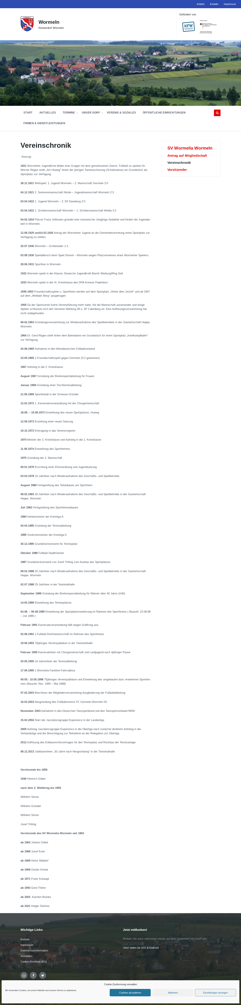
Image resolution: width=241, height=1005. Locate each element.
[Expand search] (217, 113)
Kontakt (24, 939)
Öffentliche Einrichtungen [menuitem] (164, 112)
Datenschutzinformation (34, 950)
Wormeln (49, 22)
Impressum (26, 945)
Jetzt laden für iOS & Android (141, 947)
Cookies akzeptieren (130, 992)
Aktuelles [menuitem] (47, 112)
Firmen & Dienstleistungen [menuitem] (44, 123)
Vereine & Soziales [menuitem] (121, 112)
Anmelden (26, 956)
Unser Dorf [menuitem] (91, 112)
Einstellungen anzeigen (215, 992)
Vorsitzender (177, 169)
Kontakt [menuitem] (214, 4)
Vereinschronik (179, 162)
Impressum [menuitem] (230, 4)
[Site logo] (27, 30)
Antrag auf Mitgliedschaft (187, 155)
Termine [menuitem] (69, 112)
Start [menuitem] (28, 112)
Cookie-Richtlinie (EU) (33, 961)
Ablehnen (173, 992)
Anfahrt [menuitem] (200, 4)
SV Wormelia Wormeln (189, 148)
